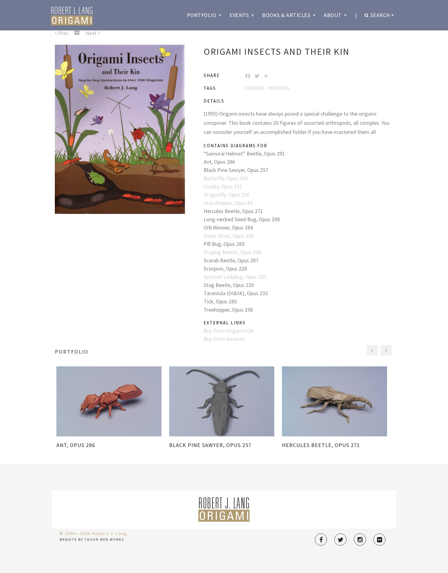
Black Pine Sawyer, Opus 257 (236, 169)
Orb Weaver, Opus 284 (228, 227)
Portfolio (204, 15)
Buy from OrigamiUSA (229, 330)
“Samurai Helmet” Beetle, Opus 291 (244, 153)
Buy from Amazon (224, 338)
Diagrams (254, 88)
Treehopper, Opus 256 (228, 309)
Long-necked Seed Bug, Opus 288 (242, 219)
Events (241, 15)
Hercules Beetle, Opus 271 (233, 211)
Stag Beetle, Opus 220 (229, 284)
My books (278, 88)
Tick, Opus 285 (220, 301)
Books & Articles (289, 15)
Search (382, 15)
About (335, 15)
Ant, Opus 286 (219, 161)
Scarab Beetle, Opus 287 (231, 260)
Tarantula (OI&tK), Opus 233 (236, 293)
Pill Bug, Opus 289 (224, 243)
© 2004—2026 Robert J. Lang (93, 533)
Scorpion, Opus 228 (225, 268)
